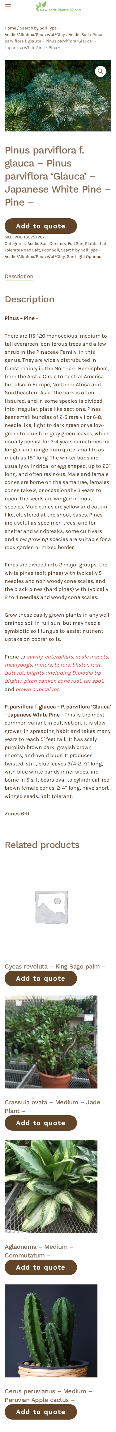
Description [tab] (19, 276)
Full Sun (75, 243)
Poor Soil (50, 250)
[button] (8, 6)
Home (10, 28)
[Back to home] (58, 6)
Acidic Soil (79, 34)
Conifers (57, 243)
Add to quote (41, 226)
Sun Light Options (84, 256)
